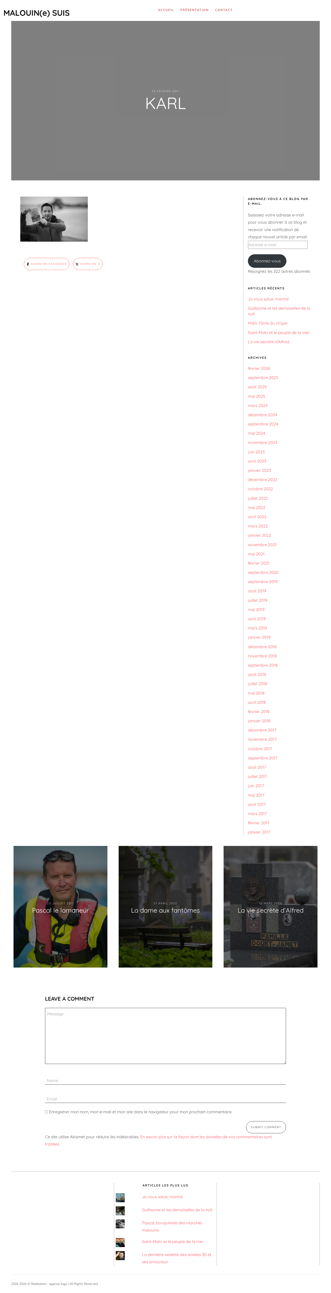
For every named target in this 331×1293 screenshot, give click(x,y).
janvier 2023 (259, 470)
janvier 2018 (259, 720)
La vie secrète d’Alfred (268, 341)
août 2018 (257, 674)
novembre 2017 (262, 739)
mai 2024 (256, 433)
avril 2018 (257, 702)
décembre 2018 (262, 646)
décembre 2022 (262, 479)
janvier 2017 (259, 832)
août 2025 (257, 386)
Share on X (89, 264)
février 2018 (259, 711)
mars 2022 (258, 526)
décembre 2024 (262, 414)
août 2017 (257, 767)
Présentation (194, 10)
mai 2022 (256, 507)
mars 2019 (257, 628)
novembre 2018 (262, 656)
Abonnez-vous (267, 261)
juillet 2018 (257, 683)
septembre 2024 (263, 424)
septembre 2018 (263, 665)
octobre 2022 (260, 488)
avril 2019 (257, 618)
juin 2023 (256, 451)
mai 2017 (256, 795)
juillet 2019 (257, 600)
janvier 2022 (259, 535)
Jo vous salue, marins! (268, 299)
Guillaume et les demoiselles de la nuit (177, 1209)
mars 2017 (257, 813)
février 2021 (259, 563)
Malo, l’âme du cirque (267, 323)
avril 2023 (257, 461)
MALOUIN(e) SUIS (36, 13)
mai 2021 (256, 554)
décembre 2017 (262, 730)
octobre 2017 (260, 748)
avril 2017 (256, 804)
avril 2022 (257, 516)
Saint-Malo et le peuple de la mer (279, 332)
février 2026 (259, 368)
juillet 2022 (258, 498)
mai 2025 (256, 396)
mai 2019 (256, 609)
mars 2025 (258, 405)
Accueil (166, 10)
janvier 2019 (259, 637)
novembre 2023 (262, 442)
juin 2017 (256, 785)
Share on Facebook (48, 264)
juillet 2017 (257, 776)
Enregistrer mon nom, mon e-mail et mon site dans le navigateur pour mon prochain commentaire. (140, 1111)
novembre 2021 (262, 544)
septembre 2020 (263, 572)
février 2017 (258, 822)
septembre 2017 (262, 758)
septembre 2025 (263, 377)
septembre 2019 (263, 581)
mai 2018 (256, 693)
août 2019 (257, 590)
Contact (224, 10)
